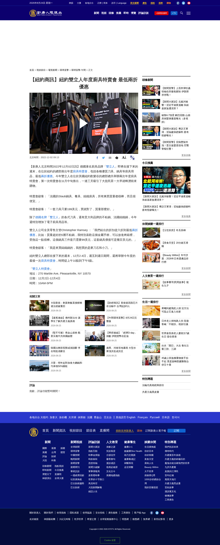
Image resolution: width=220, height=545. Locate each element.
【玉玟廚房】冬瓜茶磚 (174, 230)
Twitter (183, 3)
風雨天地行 (170, 479)
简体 (105, 3)
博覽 (133, 13)
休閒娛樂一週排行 (153, 223)
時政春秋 (92, 459)
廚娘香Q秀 (149, 475)
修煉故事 (169, 495)
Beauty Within (151, 467)
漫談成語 (110, 463)
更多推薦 (186, 216)
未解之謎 (110, 447)
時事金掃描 (94, 455)
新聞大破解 (94, 467)
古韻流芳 (110, 455)
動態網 (136, 519)
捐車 (161, 3)
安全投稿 (100, 512)
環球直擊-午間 (78, 70)
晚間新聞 (75, 459)
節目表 (91, 430)
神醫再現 (128, 463)
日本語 (166, 417)
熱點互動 (92, 451)
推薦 (118, 13)
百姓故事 (169, 487)
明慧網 (125, 519)
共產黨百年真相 (173, 455)
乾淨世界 (78, 519)
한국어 (176, 417)
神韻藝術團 (49, 519)
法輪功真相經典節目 (153, 385)
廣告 (145, 3)
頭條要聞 (46, 466)
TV (174, 13)
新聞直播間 (162, 13)
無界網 (146, 519)
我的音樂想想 (151, 487)
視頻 (103, 13)
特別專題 (147, 378)
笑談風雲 (110, 451)
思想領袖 (92, 463)
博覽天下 (46, 474)
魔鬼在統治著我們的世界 (177, 463)
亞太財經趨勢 (77, 483)
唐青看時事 (94, 475)
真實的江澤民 (171, 471)
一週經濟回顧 (77, 475)
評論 (44, 456)
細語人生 (92, 491)
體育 (63, 452)
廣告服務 (112, 512)
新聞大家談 (94, 447)
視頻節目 (41, 70)
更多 (171, 519)
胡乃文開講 (129, 455)
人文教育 (112, 442)
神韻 (71, 3)
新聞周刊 (75, 467)
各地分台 (89, 3)
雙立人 (110, 166)
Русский (155, 417)
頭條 (111, 13)
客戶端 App (140, 512)
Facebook (178, 3)
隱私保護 (74, 512)
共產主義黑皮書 (150, 392)
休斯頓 (82, 417)
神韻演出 (46, 478)
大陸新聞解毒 (95, 487)
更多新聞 (186, 268)
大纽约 (44, 417)
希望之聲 (91, 519)
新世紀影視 (159, 519)
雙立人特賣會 (41, 268)
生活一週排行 (150, 301)
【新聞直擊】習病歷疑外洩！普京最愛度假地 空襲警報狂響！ (175, 145)
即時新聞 (46, 470)
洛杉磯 (63, 417)
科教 (53, 460)
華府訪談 (75, 471)
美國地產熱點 (113, 475)
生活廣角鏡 (150, 447)
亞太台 (108, 417)
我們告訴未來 (171, 447)
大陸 (44, 460)
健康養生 (130, 442)
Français (143, 417)
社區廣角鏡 (76, 479)
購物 (169, 3)
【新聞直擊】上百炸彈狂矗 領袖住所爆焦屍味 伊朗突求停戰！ (176, 91)
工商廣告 (169, 499)
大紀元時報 (64, 519)
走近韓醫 (128, 467)
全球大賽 (59, 478)
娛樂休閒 (150, 442)
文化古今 (110, 471)
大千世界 (148, 471)
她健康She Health (133, 451)
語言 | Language (118, 3)
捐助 (153, 3)
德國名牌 (41, 217)
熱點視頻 (59, 466)
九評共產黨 (170, 467)
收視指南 (61, 512)
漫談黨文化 (170, 491)
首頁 (31, 70)
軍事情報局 (94, 471)
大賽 (79, 3)
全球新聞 (75, 447)
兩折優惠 (47, 176)
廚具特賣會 (80, 171)
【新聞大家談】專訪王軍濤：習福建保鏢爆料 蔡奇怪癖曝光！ (175, 132)
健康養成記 (129, 459)
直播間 (104, 430)
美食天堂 (148, 459)
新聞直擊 (75, 463)
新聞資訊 (59, 430)
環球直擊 (64, 70)
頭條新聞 (147, 79)
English (131, 417)
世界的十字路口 (96, 479)
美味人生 (148, 463)
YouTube (189, 3)
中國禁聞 (75, 455)
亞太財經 (75, 487)
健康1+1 (128, 447)
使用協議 (87, 512)
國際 (44, 448)
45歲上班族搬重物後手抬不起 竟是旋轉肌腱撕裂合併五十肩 (175, 361)
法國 (89, 417)
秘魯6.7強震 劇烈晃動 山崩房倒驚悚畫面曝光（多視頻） (176, 118)
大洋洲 (72, 417)
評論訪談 (143, 13)
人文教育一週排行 (153, 275)
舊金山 (98, 417)
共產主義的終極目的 (175, 459)
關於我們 (48, 512)
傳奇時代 (169, 451)
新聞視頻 (76, 442)
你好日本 (148, 451)
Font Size (124, 157)
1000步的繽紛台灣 (152, 481)
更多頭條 (186, 155)
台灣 (53, 452)
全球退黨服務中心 (109, 519)
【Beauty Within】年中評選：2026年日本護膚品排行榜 (175, 258)
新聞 (96, 13)
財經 (53, 456)
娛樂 (63, 448)
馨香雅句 (110, 459)
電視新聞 (52, 70)
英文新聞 (134, 3)
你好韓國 (148, 455)
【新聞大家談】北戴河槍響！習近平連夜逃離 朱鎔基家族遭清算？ (175, 105)
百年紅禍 (169, 475)
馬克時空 (92, 483)
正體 (99, 3)
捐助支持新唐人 (125, 430)
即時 (126, 13)
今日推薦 (147, 162)
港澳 (53, 448)
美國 (44, 452)
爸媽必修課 (112, 467)
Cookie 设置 (110, 540)
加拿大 (53, 417)
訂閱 (176, 430)
